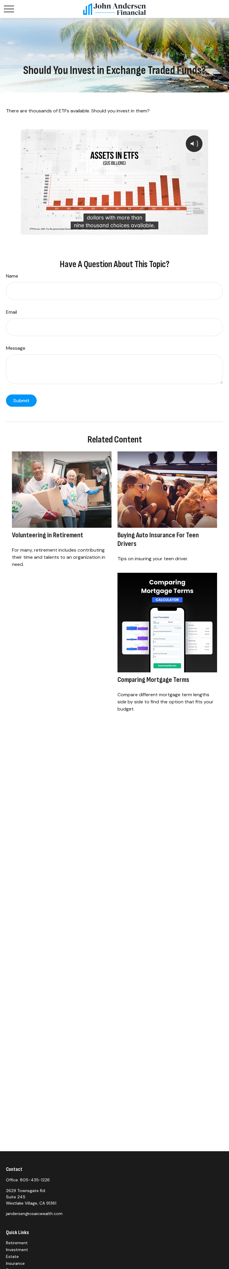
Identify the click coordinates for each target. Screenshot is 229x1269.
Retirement (17, 1242)
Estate (12, 1256)
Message (15, 348)
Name (12, 276)
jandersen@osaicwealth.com (34, 1213)
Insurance (15, 1263)
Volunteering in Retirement (47, 535)
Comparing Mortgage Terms (153, 679)
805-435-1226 (35, 1180)
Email (11, 312)
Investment (17, 1249)
